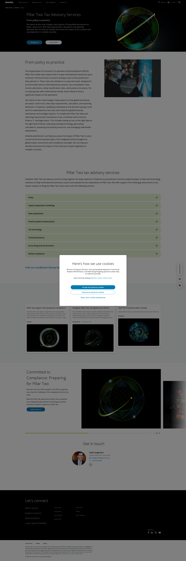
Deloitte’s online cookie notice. (101, 278)
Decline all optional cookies (93, 292)
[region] (93, 280)
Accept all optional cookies (93, 287)
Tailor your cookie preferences (93, 297)
